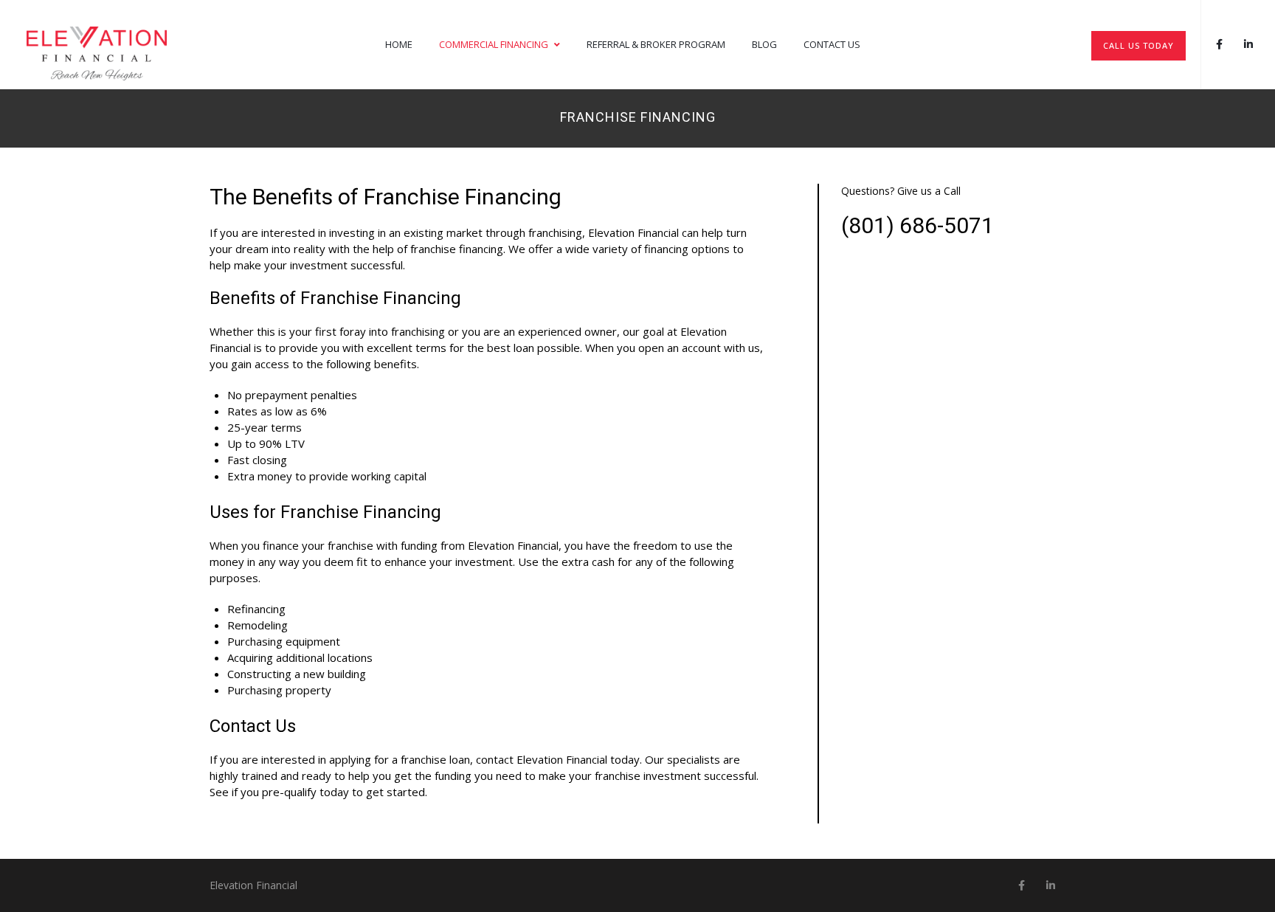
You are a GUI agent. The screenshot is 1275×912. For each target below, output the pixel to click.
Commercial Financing (493, 44)
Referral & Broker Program (656, 44)
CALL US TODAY (1138, 45)
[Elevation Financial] (97, 54)
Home (398, 44)
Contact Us (832, 44)
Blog (764, 44)
